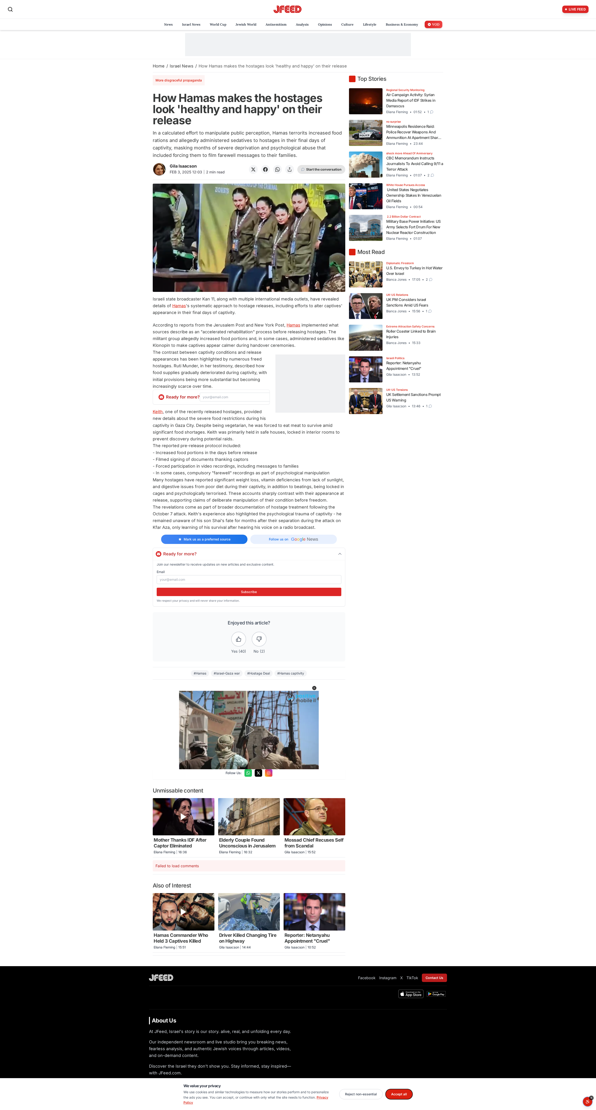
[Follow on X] (258, 773)
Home (159, 66)
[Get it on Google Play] (436, 994)
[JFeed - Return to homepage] (161, 977)
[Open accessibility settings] (587, 1101)
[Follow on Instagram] (268, 773)
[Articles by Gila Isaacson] (159, 169)
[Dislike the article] (259, 639)
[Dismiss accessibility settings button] (591, 1098)
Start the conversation (324, 169)
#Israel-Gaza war (227, 673)
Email (161, 572)
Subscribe (249, 592)
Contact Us (434, 978)
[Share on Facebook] (265, 169)
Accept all (399, 1094)
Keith (158, 411)
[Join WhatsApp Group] (248, 773)
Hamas (179, 305)
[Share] (289, 169)
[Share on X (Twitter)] (253, 169)
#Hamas (200, 673)
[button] (314, 688)
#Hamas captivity (290, 673)
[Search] (10, 9)
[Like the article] (238, 639)
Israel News (181, 66)
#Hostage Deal (258, 673)
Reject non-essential (361, 1094)
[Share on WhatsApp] (277, 169)
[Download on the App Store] (410, 994)
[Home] (287, 9)
